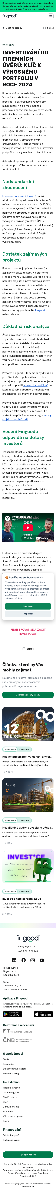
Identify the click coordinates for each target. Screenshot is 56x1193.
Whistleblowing (11, 1073)
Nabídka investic (11, 1087)
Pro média (8, 1064)
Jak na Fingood (11, 1092)
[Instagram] (32, 960)
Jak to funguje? (11, 1135)
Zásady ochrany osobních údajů (31, 1173)
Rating (6, 1121)
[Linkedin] (14, 960)
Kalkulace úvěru (11, 1139)
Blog (5, 1102)
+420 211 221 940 (28, 951)
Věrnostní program (13, 1116)
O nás (6, 1059)
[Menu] (51, 16)
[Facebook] (24, 960)
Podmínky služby (27, 1176)
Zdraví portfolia (11, 1106)
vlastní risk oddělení (35, 385)
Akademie (8, 1111)
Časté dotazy (10, 1097)
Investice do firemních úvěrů (19, 196)
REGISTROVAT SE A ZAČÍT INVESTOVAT (28, 632)
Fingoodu (40, 310)
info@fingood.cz (26, 946)
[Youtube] (41, 960)
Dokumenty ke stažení (14, 1068)
